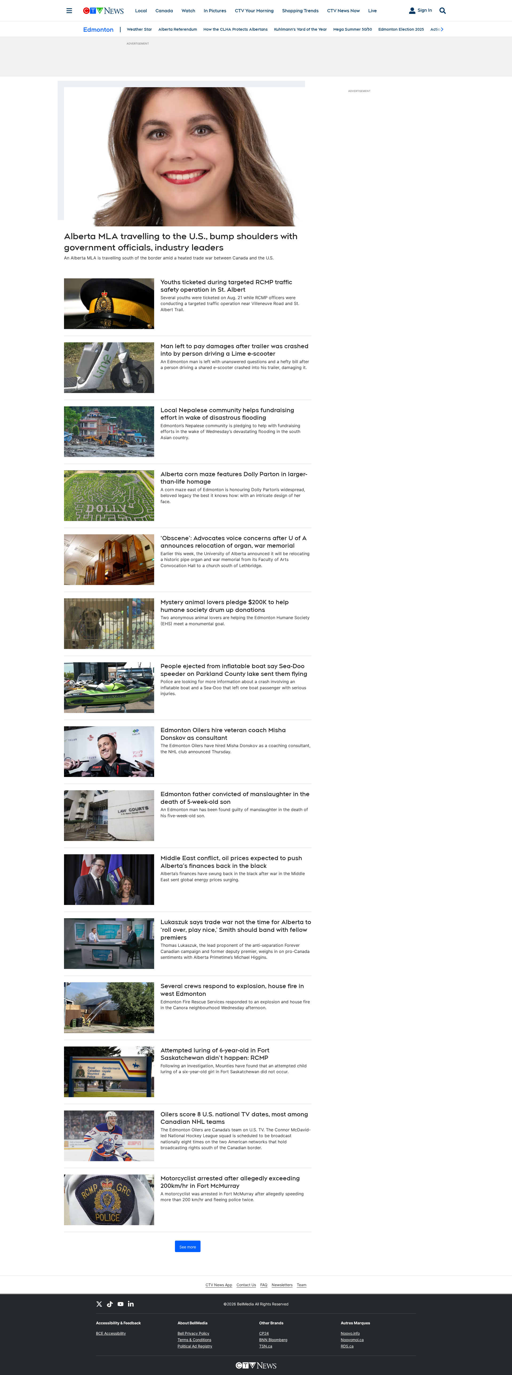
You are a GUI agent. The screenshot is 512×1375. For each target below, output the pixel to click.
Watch (188, 10)
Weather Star (139, 29)
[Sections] (69, 10)
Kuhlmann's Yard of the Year (300, 29)
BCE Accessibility (111, 1333)
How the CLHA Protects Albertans (235, 29)
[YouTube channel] (120, 1304)
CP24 (264, 1333)
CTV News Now (343, 10)
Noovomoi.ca (352, 1339)
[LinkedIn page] (131, 1304)
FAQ (263, 1284)
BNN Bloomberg (273, 1339)
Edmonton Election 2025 (401, 29)
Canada (164, 10)
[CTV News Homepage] (103, 10)
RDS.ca (347, 1346)
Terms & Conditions (194, 1339)
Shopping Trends (300, 10)
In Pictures (215, 10)
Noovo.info (350, 1333)
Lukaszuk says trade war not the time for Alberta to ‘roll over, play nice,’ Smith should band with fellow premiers (236, 930)
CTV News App (219, 1284)
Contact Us (246, 1284)
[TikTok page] (110, 1304)
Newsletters (282, 1284)
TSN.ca (265, 1346)
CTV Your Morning (254, 10)
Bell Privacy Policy (193, 1333)
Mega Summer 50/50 (352, 29)
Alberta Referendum (177, 29)
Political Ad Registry (195, 1346)
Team (301, 1284)
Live (372, 10)
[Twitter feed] (99, 1304)
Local (141, 10)
